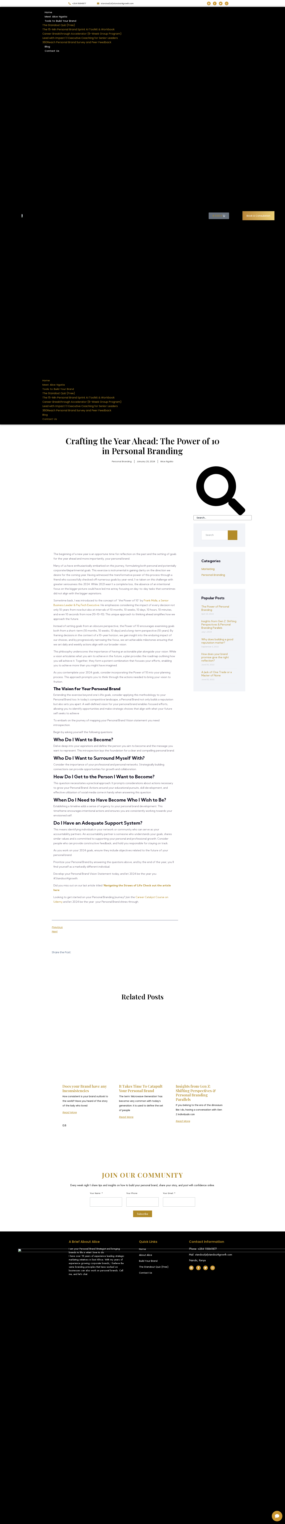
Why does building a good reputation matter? (217, 641)
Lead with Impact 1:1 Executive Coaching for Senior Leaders (80, 38)
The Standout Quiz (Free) (58, 25)
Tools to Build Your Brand (60, 21)
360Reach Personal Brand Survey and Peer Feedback (76, 42)
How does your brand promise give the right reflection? (215, 657)
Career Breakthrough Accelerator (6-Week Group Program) (82, 34)
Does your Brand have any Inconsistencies (85, 1088)
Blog (47, 46)
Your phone (131, 1193)
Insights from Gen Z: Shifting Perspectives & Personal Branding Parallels (218, 624)
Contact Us (52, 51)
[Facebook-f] (215, 3)
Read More (70, 1112)
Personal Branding (122, 461)
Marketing (208, 569)
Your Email (168, 1193)
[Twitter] (220, 3)
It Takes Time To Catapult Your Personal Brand (140, 1088)
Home (48, 12)
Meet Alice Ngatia (56, 16)
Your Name (95, 1193)
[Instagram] (226, 3)
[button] (123, 215)
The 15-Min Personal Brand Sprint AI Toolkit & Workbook (78, 29)
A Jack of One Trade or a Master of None (216, 673)
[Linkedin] (209, 3)
